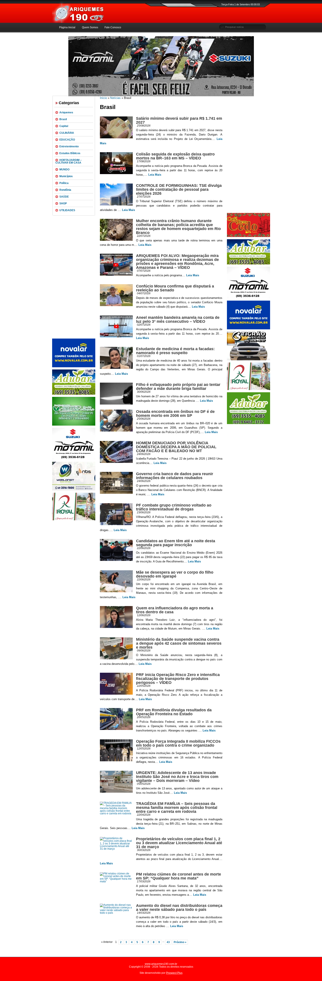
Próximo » (180, 942)
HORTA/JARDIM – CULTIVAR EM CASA (68, 161)
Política (64, 183)
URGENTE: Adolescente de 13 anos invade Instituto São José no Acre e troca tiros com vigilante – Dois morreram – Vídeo (177, 777)
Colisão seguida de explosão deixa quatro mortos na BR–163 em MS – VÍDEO (175, 156)
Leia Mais (154, 174)
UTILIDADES (67, 210)
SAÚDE (64, 196)
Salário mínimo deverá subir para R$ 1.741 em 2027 (179, 120)
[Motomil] (73, 458)
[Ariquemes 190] (78, 21)
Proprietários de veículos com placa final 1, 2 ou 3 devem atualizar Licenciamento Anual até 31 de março (179, 843)
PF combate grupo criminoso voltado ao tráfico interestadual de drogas (173, 507)
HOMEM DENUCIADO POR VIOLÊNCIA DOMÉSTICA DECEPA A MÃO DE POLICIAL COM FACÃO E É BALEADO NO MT (176, 447)
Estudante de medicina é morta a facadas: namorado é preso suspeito (175, 351)
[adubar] (73, 393)
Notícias (115, 98)
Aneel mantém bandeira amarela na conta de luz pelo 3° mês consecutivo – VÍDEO (177, 319)
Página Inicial (67, 27)
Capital (63, 126)
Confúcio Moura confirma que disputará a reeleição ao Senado (175, 288)
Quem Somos (90, 27)
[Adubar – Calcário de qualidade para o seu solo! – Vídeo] (248, 423)
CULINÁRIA (66, 132)
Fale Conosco (112, 27)
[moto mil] (248, 297)
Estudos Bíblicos (69, 153)
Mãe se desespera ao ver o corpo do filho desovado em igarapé (174, 574)
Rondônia (65, 189)
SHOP (63, 203)
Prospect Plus (174, 972)
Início (103, 98)
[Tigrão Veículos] (248, 359)
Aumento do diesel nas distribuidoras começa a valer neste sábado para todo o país (179, 907)
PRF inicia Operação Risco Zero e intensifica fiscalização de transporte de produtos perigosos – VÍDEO (178, 678)
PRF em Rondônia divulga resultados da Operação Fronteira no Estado (174, 712)
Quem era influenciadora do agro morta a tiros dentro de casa (174, 610)
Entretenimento (69, 146)
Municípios (66, 176)
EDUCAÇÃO (67, 139)
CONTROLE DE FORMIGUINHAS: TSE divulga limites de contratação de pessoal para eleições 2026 (179, 189)
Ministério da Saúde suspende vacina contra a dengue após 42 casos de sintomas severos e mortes (178, 643)
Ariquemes (66, 112)
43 (168, 942)
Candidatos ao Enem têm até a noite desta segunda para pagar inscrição (175, 543)
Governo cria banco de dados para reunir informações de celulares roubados (174, 476)
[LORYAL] (73, 519)
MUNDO (64, 169)
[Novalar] (73, 366)
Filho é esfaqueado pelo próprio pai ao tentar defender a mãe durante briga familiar (178, 386)
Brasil (63, 119)
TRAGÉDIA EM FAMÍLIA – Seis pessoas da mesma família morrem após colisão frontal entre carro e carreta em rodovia (176, 807)
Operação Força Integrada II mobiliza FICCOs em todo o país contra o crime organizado (178, 743)
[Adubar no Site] (248, 263)
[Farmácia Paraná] (73, 424)
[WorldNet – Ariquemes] (73, 489)
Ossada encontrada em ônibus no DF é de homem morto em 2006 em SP (175, 413)
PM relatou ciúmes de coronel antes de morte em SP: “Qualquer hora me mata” (178, 876)
